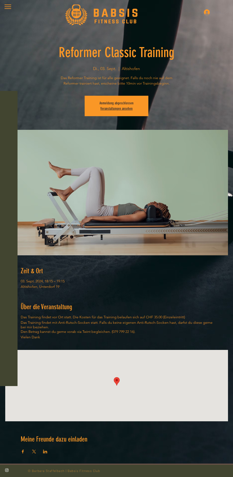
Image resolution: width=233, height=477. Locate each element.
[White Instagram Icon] (7, 470)
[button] (8, 7)
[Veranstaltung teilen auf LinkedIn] (45, 451)
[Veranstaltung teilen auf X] (34, 451)
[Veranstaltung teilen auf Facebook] (23, 451)
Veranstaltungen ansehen (116, 108)
